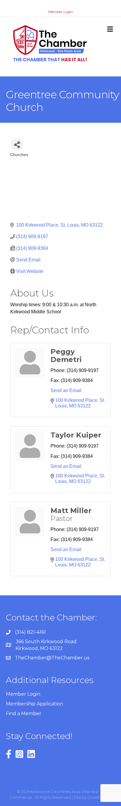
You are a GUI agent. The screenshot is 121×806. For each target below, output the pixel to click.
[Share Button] (16, 144)
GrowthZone (100, 797)
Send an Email (66, 390)
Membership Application (34, 704)
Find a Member (23, 713)
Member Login (60, 11)
